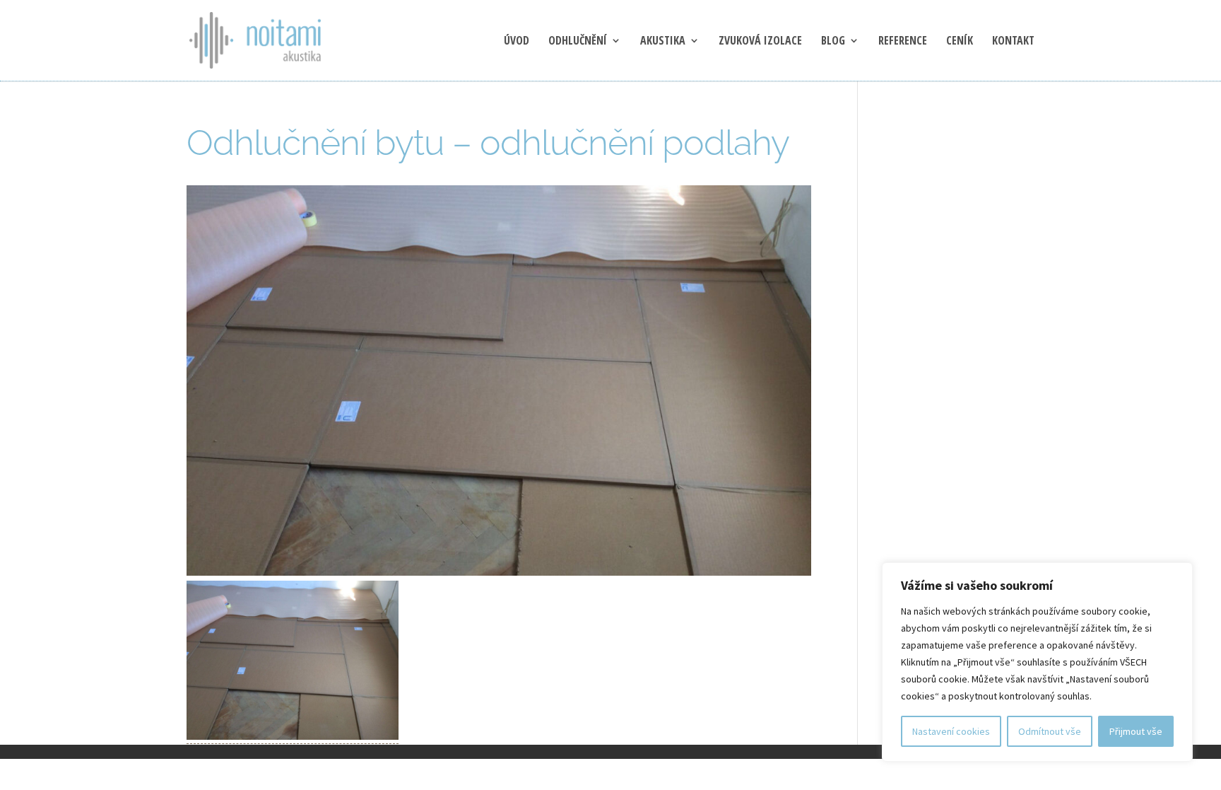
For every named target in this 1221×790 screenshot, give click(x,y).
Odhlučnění (577, 41)
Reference (902, 41)
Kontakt (1013, 41)
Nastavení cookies (951, 731)
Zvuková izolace (760, 41)
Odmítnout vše (1049, 731)
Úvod (516, 41)
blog (833, 41)
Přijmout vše (1135, 731)
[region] (1037, 662)
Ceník (959, 41)
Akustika (662, 41)
